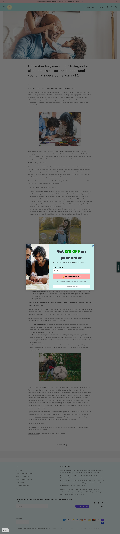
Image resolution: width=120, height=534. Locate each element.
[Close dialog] (93, 246)
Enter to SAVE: (58, 267)
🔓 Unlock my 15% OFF (71, 276)
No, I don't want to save (71, 286)
